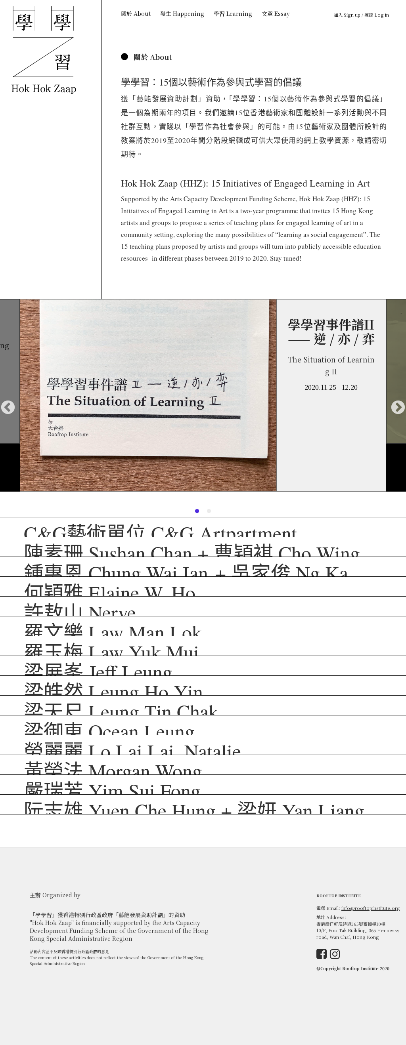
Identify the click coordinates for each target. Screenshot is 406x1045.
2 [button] (209, 511)
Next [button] (398, 408)
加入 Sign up (347, 14)
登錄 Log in (376, 14)
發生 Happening (182, 13)
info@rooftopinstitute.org (370, 908)
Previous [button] (8, 408)
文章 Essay (276, 13)
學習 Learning (233, 13)
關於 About (136, 13)
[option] (203, 395)
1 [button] (197, 511)
